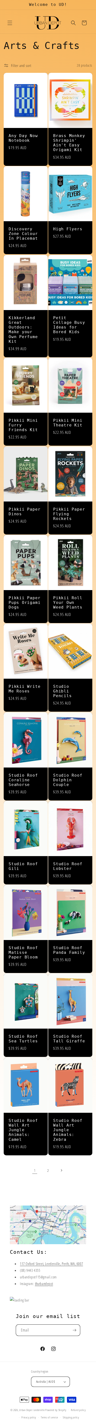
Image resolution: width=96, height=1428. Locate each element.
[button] (9, 22)
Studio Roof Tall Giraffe (69, 1038)
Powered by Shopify (55, 1410)
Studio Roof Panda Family (69, 950)
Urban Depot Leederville (32, 1410)
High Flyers (67, 229)
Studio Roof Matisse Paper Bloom (23, 952)
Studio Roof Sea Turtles (23, 1038)
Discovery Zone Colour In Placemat (23, 234)
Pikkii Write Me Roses (24, 688)
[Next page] (61, 1170)
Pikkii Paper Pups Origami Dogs (24, 603)
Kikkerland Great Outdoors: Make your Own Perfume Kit (23, 329)
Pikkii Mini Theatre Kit (67, 422)
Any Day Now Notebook (23, 137)
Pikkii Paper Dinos (24, 511)
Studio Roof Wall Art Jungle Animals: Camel (23, 1130)
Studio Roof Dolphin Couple (67, 780)
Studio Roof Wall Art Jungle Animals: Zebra (67, 1130)
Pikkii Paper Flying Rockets (69, 514)
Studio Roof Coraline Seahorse (23, 780)
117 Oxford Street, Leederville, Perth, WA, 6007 (51, 1263)
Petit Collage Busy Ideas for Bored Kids (69, 324)
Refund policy (78, 1410)
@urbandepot (44, 1283)
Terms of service (49, 1417)
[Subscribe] (74, 1330)
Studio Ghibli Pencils (62, 691)
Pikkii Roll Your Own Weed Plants (67, 603)
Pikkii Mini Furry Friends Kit (23, 425)
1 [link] (35, 1170)
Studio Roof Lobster (67, 866)
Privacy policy (28, 1417)
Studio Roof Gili (23, 866)
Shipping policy (71, 1417)
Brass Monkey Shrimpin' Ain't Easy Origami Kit (69, 142)
